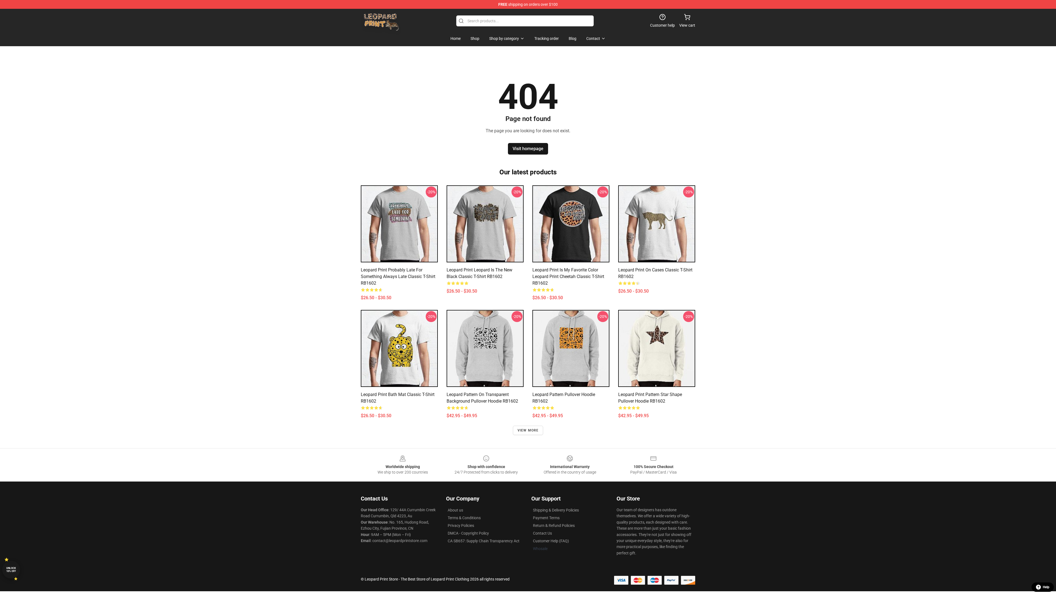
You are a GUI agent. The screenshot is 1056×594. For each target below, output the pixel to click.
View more (528, 430)
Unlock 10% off (11, 570)
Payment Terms (546, 518)
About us (455, 510)
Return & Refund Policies (554, 525)
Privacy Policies (461, 525)
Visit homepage (528, 148)
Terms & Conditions (464, 518)
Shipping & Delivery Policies (556, 510)
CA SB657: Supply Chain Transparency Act (483, 541)
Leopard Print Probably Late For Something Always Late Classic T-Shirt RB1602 (398, 276)
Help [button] (1046, 587)
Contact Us (542, 533)
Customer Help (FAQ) (551, 541)
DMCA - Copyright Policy (468, 533)
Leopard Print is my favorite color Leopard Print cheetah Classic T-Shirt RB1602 (568, 276)
